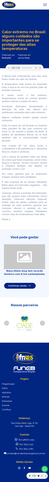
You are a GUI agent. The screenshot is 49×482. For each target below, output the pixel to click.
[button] (6, 323)
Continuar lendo (17, 285)
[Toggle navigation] (45, 4)
